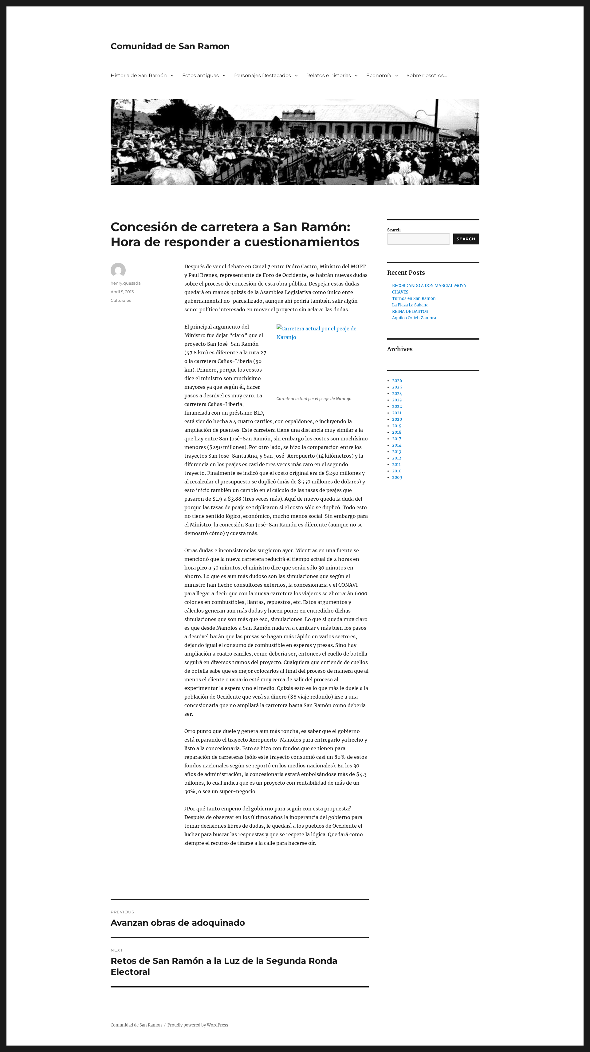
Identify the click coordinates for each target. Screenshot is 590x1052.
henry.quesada (126, 283)
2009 (397, 477)
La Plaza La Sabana (410, 305)
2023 (397, 400)
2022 (397, 406)
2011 (396, 464)
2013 (396, 451)
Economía (378, 75)
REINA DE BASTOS (410, 311)
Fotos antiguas (200, 75)
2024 (397, 393)
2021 (396, 413)
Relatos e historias (328, 75)
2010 (396, 471)
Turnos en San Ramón (414, 298)
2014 (396, 445)
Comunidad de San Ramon (170, 46)
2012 (396, 458)
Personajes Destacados (262, 75)
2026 (397, 380)
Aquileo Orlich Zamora (414, 318)
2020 (397, 419)
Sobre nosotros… (427, 75)
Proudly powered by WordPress (197, 1025)
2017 (396, 438)
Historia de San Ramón (139, 75)
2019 (397, 425)
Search (394, 230)
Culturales (121, 300)
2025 (397, 387)
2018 (396, 432)
